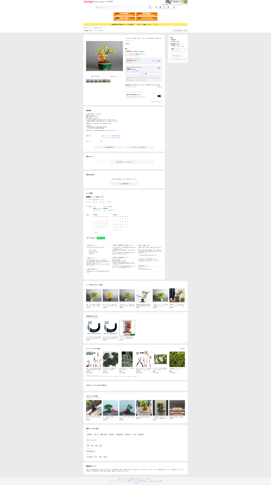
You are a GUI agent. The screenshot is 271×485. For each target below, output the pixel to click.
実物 (101, 445)
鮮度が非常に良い (91, 451)
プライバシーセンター (123, 481)
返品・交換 (102, 201)
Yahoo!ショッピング (122, 478)
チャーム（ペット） (91, 440)
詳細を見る (159, 86)
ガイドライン (134, 481)
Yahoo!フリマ (150, 478)
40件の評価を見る (96, 210)
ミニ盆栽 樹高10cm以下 (97, 27)
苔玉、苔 (96, 434)
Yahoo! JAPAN (165, 4)
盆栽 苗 (105, 456)
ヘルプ (186, 4)
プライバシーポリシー (113, 481)
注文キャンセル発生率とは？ (108, 210)
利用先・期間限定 (136, 70)
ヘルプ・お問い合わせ (151, 481)
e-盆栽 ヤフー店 (86, 27)
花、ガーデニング (105, 137)
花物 (88, 445)
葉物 (96, 445)
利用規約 (129, 481)
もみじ (95, 456)
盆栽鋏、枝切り (103, 434)
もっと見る (181, 348)
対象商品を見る (142, 54)
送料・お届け (95, 201)
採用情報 (144, 481)
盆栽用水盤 (140, 434)
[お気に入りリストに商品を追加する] (184, 59)
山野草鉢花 (89, 434)
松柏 (92, 445)
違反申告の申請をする (157, 101)
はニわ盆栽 (89, 456)
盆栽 (118, 137)
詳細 (159, 78)
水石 (135, 434)
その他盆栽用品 (119, 434)
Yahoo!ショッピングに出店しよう (176, 4)
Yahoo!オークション (140, 478)
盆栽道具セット (128, 434)
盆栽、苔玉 (113, 137)
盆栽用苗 (111, 434)
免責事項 (139, 481)
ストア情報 (109, 201)
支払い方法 (88, 201)
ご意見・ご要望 (159, 481)
